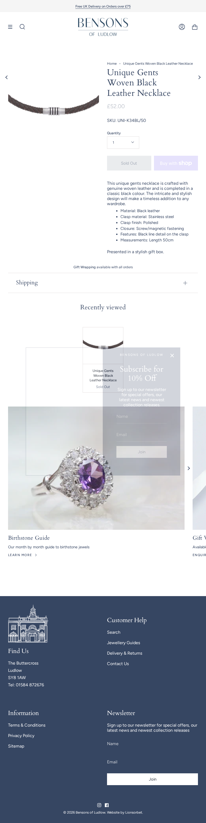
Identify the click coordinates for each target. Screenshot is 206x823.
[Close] (172, 355)
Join (141, 451)
